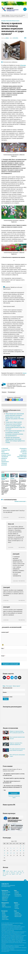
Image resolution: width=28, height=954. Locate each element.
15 (20, 850)
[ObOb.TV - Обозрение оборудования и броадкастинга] (9, 9)
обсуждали (23, 65)
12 (10, 850)
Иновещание (4, 900)
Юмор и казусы (15, 20)
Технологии (9, 20)
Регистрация (9, 686)
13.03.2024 (5, 517)
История (3, 20)
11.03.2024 (15, 38)
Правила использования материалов (12, 923)
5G (22, 871)
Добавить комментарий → (21, 501)
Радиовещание (18, 894)
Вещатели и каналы (6, 891)
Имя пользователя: (7, 687)
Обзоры (3, 905)
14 (17, 850)
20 (14, 853)
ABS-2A (11, 871)
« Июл (4, 860)
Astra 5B (6, 874)
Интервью (4, 915)
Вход (4, 686)
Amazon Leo (13, 872)
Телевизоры (11, 392)
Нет (5, 790)
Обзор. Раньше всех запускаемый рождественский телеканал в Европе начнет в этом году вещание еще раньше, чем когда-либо (14, 417)
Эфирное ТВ (4, 898)
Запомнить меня (8, 696)
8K (7, 872)
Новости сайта (18, 913)
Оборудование (5, 902)
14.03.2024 (15, 580)
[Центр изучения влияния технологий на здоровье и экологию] (14, 5)
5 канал (17, 872)
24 (4, 855)
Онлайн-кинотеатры (6, 894)
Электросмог (4, 917)
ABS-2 (21, 872)
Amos (20, 874)
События (16, 905)
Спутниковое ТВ (5, 896)
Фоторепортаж (5, 916)
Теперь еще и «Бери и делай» (13, 422)
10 (4, 850)
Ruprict (24, 373)
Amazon (19, 871)
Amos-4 (4, 872)
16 (23, 850)
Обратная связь (18, 916)
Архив (14, 797)
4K (4, 871)
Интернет (17, 891)
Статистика (17, 908)
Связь (15, 890)
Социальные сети (18, 896)
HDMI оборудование (6, 906)
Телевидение (4, 890)
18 (7, 853)
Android (4, 875)
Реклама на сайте (18, 915)
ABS (17, 874)
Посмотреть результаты (14, 796)
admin (7, 38)
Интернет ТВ (4, 893)
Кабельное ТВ (5, 897)
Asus (10, 874)
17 (4, 853)
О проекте (17, 912)
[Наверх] (25, 880)
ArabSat (7, 871)
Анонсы (3, 912)
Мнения (3, 913)
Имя (2, 648)
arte (3, 874)
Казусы (4, 392)
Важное (16, 902)
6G (9, 872)
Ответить (22, 517)
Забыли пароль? (16, 686)
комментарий (5, 632)
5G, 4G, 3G (17, 893)
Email (3, 655)
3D (23, 872)
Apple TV (13, 874)
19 (10, 853)
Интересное (4, 911)
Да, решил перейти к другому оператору (14, 778)
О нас (15, 911)
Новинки (4, 904)
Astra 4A (15, 871)
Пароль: (5, 692)
